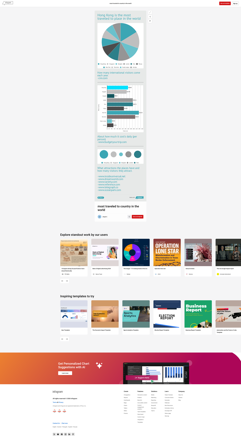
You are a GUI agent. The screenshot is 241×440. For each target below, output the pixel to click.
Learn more (65, 373)
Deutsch (59, 427)
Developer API (168, 410)
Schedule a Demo (169, 408)
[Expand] (150, 12)
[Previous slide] (62, 281)
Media (152, 395)
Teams (153, 410)
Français (75, 427)
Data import (140, 414)
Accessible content (142, 402)
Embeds (139, 397)
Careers (180, 397)
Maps (125, 402)
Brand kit (139, 400)
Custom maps (141, 417)
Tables (125, 408)
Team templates (141, 411)
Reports (126, 397)
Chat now (65, 423)
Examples (167, 400)
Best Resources (169, 405)
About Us (180, 395)
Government (154, 402)
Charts (125, 405)
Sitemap (167, 416)
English (54, 427)
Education (153, 408)
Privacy (61, 402)
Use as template (225, 3)
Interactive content (142, 395)
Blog (179, 400)
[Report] (150, 21)
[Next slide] (67, 281)
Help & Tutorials (169, 395)
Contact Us (56, 423)
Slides (125, 410)
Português (64, 427)
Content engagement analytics (140, 407)
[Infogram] (7, 3)
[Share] (150, 16)
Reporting (153, 400)
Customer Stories (169, 397)
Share (101, 197)
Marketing (153, 397)
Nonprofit (153, 405)
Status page (168, 413)
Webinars (167, 402)
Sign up (235, 3)
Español (70, 427)
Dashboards (127, 400)
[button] (102, 64)
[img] (128, 32)
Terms (55, 402)
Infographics (127, 395)
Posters (126, 413)
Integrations (140, 419)
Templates (140, 422)
